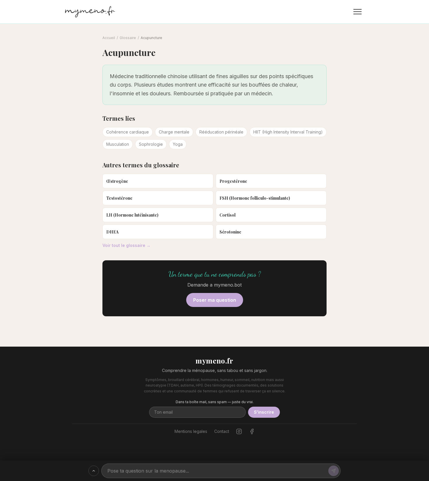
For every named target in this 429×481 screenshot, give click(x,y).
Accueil (108, 38)
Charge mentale (174, 131)
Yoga (178, 144)
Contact (221, 431)
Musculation (117, 144)
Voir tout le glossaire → (126, 245)
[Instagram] (239, 431)
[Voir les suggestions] (93, 471)
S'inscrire (264, 412)
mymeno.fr (214, 360)
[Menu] (357, 12)
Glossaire (128, 38)
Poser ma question (214, 300)
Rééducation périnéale (221, 131)
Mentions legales (191, 431)
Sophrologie (151, 144)
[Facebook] (252, 431)
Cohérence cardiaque (127, 131)
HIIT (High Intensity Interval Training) (288, 131)
